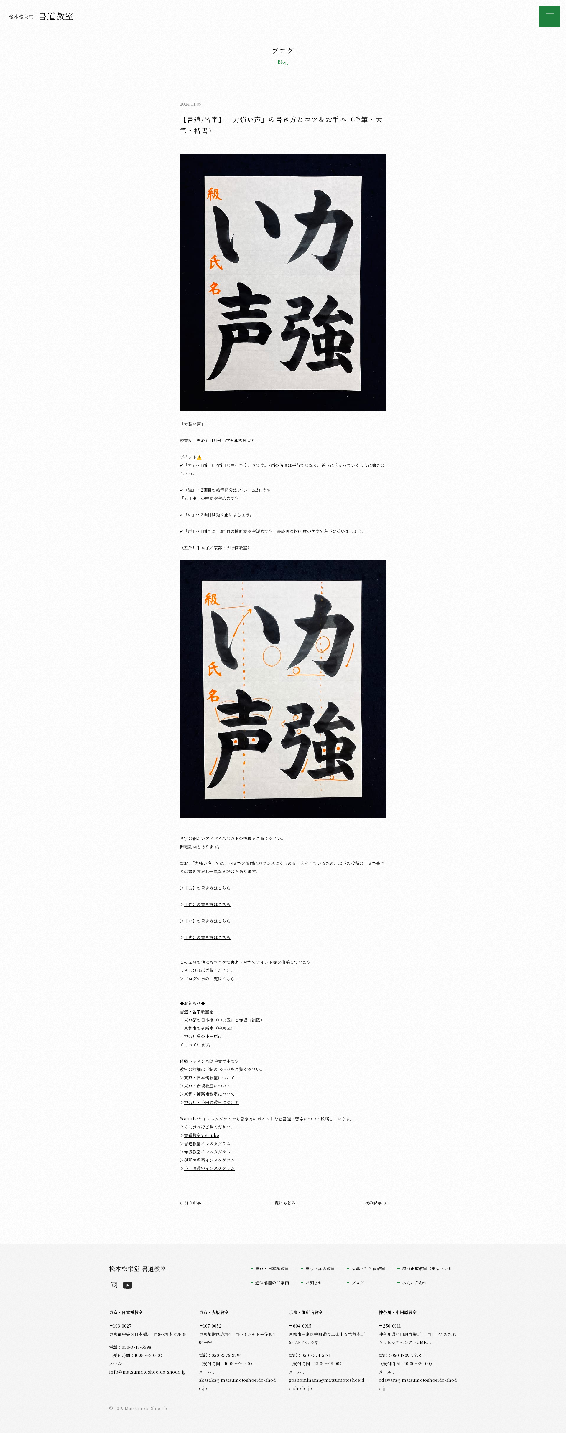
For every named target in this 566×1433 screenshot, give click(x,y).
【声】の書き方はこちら (207, 937)
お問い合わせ (414, 1282)
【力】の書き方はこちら (207, 888)
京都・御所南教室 (369, 1268)
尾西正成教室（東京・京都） (429, 1268)
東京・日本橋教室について (209, 1077)
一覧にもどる (283, 1203)
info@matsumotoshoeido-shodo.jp (147, 1372)
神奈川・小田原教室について (211, 1102)
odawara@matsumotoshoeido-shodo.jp (418, 1384)
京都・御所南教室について (209, 1094)
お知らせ (313, 1282)
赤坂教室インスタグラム (207, 1152)
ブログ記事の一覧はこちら (209, 978)
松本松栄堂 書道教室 (138, 1268)
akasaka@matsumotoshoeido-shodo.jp (237, 1384)
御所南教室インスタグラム (209, 1160)
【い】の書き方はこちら (207, 921)
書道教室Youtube (201, 1135)
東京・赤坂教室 (320, 1268)
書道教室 (41, 16)
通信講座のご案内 (272, 1282)
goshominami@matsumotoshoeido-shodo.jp (326, 1384)
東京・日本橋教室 (272, 1268)
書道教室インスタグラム (207, 1143)
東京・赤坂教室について (207, 1086)
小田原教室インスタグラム (209, 1168)
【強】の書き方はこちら (207, 904)
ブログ (358, 1282)
